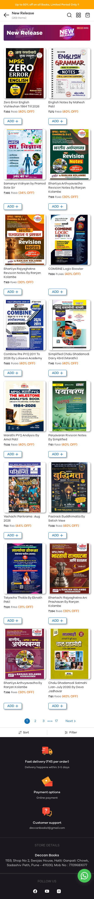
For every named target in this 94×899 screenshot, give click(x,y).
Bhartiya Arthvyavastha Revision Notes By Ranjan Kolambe (67, 187)
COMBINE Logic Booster (65, 268)
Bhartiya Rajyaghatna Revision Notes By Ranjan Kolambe (22, 273)
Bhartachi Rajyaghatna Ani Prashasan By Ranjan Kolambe (67, 602)
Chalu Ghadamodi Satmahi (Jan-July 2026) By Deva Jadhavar (67, 687)
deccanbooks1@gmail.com (47, 827)
